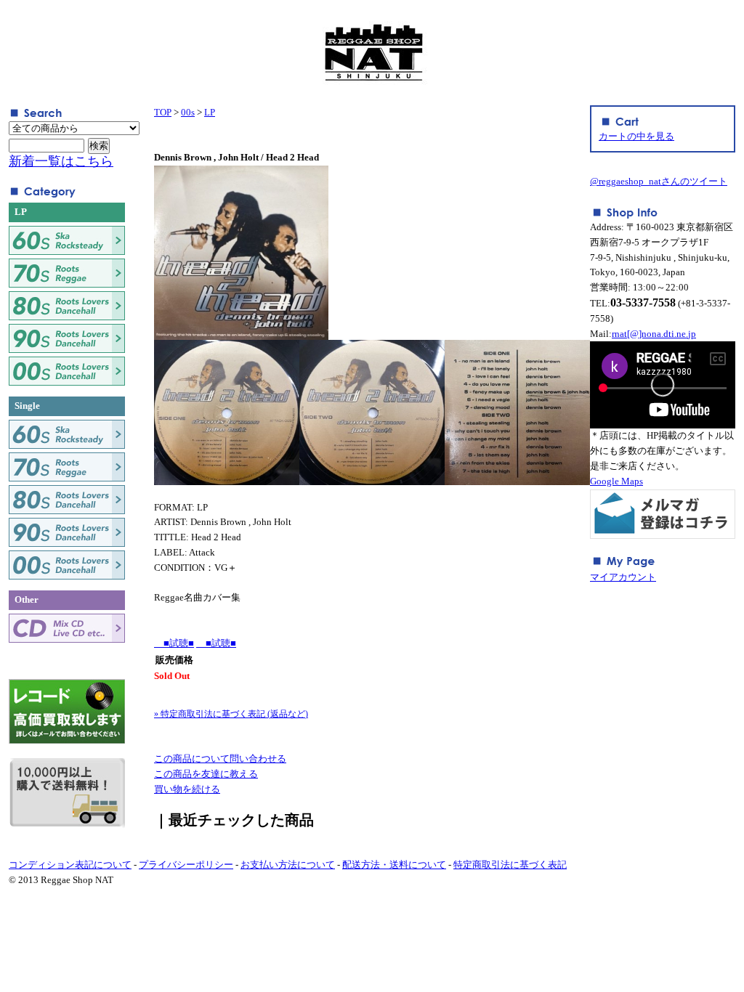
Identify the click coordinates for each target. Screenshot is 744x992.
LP (209, 112)
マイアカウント (623, 577)
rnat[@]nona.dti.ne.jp (654, 333)
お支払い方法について (287, 864)
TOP (162, 112)
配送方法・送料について (394, 864)
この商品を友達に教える (206, 773)
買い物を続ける (187, 789)
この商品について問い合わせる (220, 758)
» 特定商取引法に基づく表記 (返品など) (231, 714)
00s (188, 112)
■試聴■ (174, 643)
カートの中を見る (636, 136)
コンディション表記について (70, 864)
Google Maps (616, 481)
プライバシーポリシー (186, 864)
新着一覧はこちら (61, 161)
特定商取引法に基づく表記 (510, 864)
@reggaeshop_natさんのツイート (658, 181)
